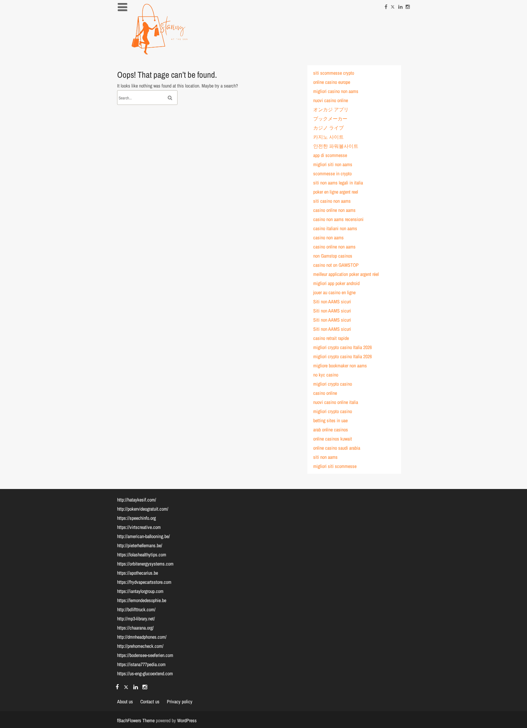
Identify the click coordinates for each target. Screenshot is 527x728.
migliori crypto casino (332, 383)
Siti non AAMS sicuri (332, 301)
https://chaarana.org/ (135, 627)
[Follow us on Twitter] (392, 5)
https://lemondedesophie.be (141, 600)
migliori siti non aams (332, 164)
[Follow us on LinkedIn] (400, 5)
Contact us (150, 701)
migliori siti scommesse (335, 466)
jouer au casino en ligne (334, 292)
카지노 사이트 (328, 137)
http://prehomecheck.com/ (140, 646)
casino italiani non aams (335, 228)
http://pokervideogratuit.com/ (142, 508)
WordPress (187, 720)
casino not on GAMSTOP (336, 265)
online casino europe (331, 82)
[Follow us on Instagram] (408, 5)
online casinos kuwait (332, 438)
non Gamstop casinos (332, 255)
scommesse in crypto (332, 173)
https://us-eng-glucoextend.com (145, 673)
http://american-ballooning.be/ (143, 536)
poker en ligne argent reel (335, 191)
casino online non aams (334, 210)
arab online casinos (330, 429)
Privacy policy (133, 59)
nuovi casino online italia (335, 402)
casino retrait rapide (331, 338)
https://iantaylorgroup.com (140, 591)
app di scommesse (330, 155)
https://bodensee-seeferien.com (145, 655)
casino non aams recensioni (338, 219)
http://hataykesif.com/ (136, 499)
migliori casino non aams (335, 91)
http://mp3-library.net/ (136, 618)
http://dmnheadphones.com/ (142, 636)
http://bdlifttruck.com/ (136, 609)
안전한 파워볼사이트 (335, 146)
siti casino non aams (332, 201)
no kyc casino (325, 374)
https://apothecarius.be (137, 572)
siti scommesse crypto (333, 73)
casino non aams (328, 237)
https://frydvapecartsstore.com (144, 582)
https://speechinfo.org (136, 518)
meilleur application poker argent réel (346, 274)
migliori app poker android (336, 283)
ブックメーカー (330, 118)
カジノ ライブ (328, 127)
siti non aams (325, 457)
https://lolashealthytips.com (141, 554)
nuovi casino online (330, 100)
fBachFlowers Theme (136, 720)
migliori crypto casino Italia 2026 (342, 347)
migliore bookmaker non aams (340, 365)
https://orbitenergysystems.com (145, 563)
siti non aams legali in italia (338, 182)
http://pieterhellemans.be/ (139, 545)
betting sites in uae (330, 420)
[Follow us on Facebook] (386, 5)
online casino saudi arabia (336, 447)
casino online (325, 393)
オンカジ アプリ (331, 109)
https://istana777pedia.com (141, 664)
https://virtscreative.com (139, 527)
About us (125, 701)
